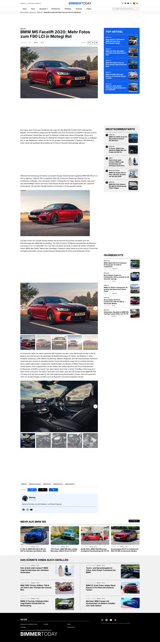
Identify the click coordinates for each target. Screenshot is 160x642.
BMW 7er (107, 260)
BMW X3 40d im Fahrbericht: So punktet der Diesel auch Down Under (116, 289)
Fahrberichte (55, 9)
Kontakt (46, 624)
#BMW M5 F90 (47, 484)
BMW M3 (111, 182)
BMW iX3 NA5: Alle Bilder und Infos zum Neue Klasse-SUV (116, 53)
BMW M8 (111, 146)
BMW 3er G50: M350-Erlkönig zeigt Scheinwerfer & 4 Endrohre (116, 88)
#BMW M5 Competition (35, 484)
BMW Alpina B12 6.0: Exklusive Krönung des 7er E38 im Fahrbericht (115, 264)
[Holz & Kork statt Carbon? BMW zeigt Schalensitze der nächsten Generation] (133, 161)
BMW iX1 (108, 72)
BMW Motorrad (114, 170)
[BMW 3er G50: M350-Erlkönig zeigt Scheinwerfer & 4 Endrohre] (133, 87)
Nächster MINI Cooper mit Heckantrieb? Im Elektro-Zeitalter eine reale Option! (100, 603)
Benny (36, 42)
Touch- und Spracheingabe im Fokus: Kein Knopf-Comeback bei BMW (101, 570)
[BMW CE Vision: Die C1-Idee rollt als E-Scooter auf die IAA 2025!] (133, 174)
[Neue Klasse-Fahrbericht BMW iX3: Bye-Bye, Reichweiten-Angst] (133, 40)
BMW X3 (106, 285)
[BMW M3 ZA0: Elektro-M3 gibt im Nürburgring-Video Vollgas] (133, 185)
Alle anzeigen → (134, 521)
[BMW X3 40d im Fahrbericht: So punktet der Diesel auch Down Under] (135, 288)
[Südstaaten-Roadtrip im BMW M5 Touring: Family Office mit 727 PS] (135, 313)
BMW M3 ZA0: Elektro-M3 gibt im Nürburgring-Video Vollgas (118, 186)
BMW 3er (108, 84)
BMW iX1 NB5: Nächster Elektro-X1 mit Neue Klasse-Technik (116, 76)
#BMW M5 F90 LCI (57, 484)
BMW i (111, 158)
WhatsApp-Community (34, 3)
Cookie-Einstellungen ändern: (28, 630)
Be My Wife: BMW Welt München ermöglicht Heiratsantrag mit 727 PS (95, 550)
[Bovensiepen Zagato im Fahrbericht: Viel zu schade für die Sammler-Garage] (135, 276)
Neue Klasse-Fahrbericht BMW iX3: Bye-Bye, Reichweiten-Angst (115, 41)
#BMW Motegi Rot (69, 484)
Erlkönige (68, 9)
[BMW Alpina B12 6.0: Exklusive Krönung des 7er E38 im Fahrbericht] (135, 264)
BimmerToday (24, 12)
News (33, 9)
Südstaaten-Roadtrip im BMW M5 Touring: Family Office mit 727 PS (116, 313)
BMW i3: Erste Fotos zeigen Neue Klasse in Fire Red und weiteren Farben (100, 587)
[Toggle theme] (136, 3)
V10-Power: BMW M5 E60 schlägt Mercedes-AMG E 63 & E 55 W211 (64, 550)
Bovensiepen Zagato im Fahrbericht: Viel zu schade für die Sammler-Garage (116, 277)
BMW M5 (39, 12)
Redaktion (114, 268)
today (80, 3)
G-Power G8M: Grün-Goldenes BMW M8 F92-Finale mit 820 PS (118, 150)
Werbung (23, 3)
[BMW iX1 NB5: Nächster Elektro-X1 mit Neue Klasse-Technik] (133, 75)
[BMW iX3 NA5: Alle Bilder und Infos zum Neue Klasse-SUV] (133, 52)
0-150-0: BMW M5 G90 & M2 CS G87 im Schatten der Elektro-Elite (33, 550)
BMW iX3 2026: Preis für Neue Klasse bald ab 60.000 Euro (116, 64)
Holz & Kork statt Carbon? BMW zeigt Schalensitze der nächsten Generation (116, 163)
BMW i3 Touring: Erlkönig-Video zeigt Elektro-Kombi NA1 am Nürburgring (34, 603)
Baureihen (43, 9)
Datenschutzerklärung (43, 630)
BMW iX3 (108, 37)
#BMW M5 (23, 484)
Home (25, 9)
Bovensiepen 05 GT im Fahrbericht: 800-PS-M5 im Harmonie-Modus (114, 301)
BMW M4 (106, 273)
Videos (89, 9)
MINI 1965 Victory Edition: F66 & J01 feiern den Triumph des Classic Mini (35, 587)
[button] (95, 308)
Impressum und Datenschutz (28, 624)
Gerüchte (79, 9)
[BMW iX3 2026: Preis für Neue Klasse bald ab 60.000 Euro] (133, 64)
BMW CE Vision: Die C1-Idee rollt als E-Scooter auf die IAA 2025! (117, 174)
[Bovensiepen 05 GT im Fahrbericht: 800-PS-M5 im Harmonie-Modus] (135, 301)
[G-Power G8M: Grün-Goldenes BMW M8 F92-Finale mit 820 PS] (133, 149)
